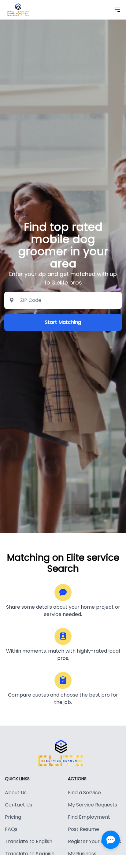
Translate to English (28, 841)
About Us (16, 792)
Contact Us (18, 804)
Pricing (13, 817)
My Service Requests (92, 804)
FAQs (11, 829)
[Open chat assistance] (111, 840)
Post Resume (83, 829)
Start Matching (63, 322)
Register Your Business (94, 841)
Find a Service (84, 792)
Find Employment (89, 817)
